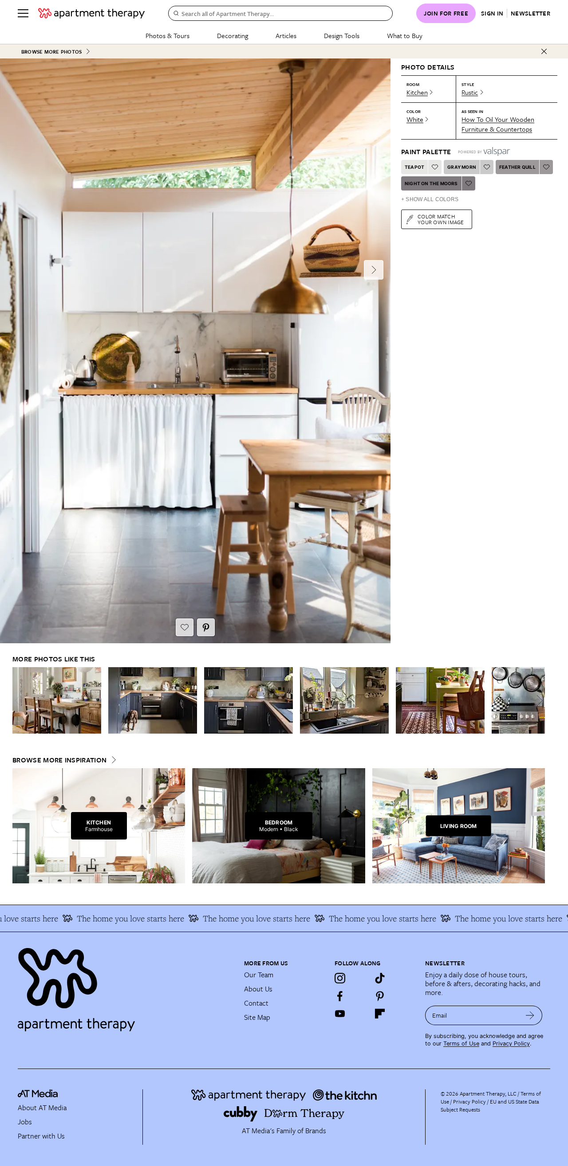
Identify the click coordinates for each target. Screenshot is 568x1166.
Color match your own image (441, 219)
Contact (256, 1003)
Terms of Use (461, 1043)
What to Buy (404, 35)
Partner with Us (41, 1136)
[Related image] (56, 700)
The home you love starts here (112, 918)
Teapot (414, 167)
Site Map (257, 1017)
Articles (286, 35)
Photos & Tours (167, 35)
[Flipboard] (380, 1013)
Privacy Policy (511, 1043)
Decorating (232, 35)
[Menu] (23, 13)
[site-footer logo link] (38, 1094)
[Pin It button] (206, 627)
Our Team (258, 974)
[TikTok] (380, 978)
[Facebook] (340, 996)
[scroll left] (19, 701)
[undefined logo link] (91, 13)
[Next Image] (373, 270)
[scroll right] (538, 701)
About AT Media (42, 1107)
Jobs (25, 1121)
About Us (258, 988)
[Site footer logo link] (125, 985)
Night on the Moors (431, 183)
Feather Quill (517, 167)
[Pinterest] (380, 996)
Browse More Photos (51, 51)
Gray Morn (461, 167)
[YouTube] (340, 1013)
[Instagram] (340, 978)
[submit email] (530, 1015)
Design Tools (341, 35)
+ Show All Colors (429, 199)
